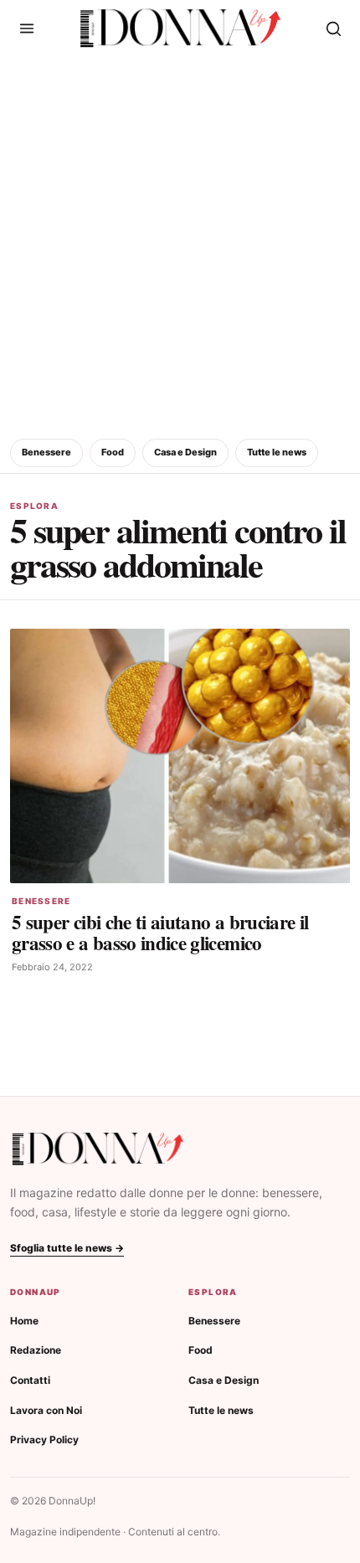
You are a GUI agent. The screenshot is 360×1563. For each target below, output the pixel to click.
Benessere (46, 452)
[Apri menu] (27, 28)
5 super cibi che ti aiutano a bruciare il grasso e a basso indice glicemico (160, 932)
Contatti (30, 1380)
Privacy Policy (44, 1439)
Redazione (35, 1350)
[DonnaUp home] (98, 1149)
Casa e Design (185, 452)
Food (112, 452)
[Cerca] (333, 28)
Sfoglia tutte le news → (67, 1248)
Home (24, 1320)
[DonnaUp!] (180, 28)
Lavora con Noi (46, 1410)
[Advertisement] (180, 244)
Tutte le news (276, 452)
